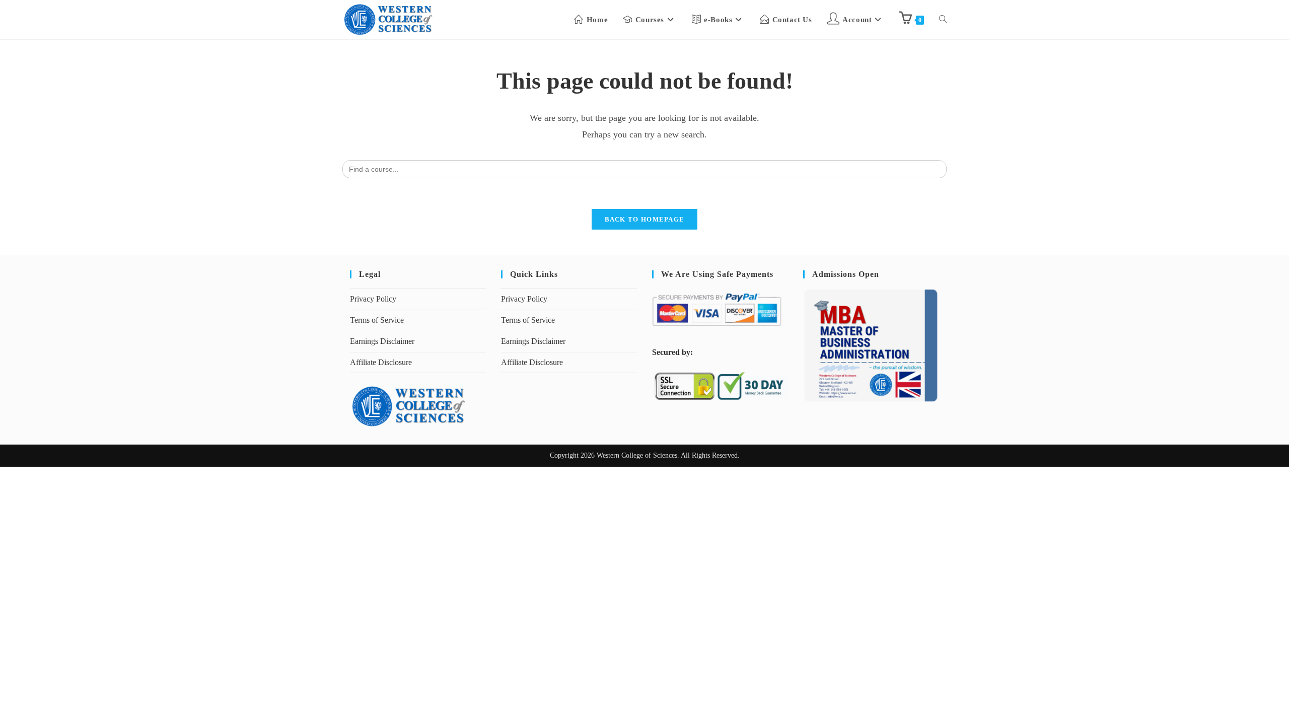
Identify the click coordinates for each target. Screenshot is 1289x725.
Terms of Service (377, 320)
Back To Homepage (645, 219)
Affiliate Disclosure (381, 362)
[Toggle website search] (943, 19)
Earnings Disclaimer (382, 341)
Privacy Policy (373, 299)
